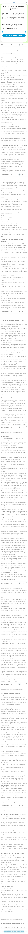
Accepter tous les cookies (14, 35)
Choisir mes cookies (14, 31)
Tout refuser (14, 38)
